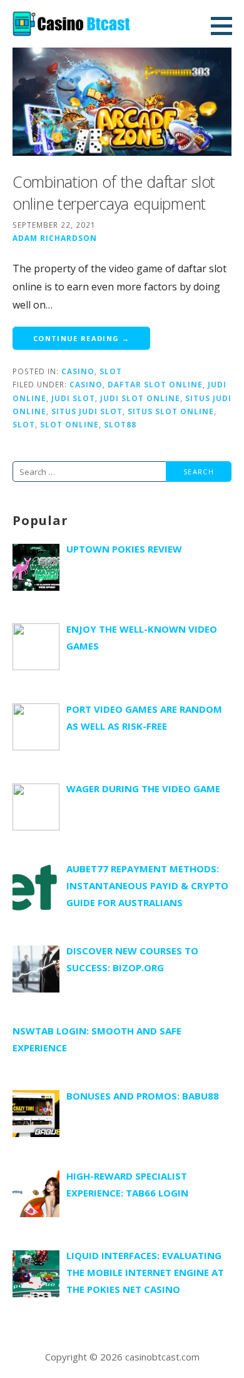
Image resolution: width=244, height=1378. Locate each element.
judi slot (73, 398)
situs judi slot (87, 411)
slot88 (120, 424)
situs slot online (171, 411)
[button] (226, 25)
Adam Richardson (55, 238)
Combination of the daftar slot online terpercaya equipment (114, 192)
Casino (77, 371)
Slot (110, 371)
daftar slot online (155, 384)
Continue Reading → (81, 338)
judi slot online (140, 398)
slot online (69, 424)
